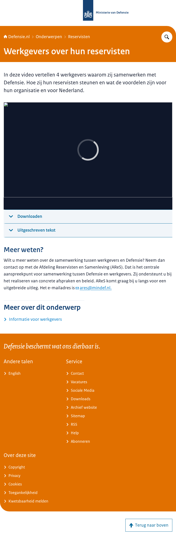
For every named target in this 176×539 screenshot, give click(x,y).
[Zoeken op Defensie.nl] (166, 37)
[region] (88, 156)
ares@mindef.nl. (96, 288)
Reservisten (79, 37)
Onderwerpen (49, 37)
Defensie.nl (19, 37)
